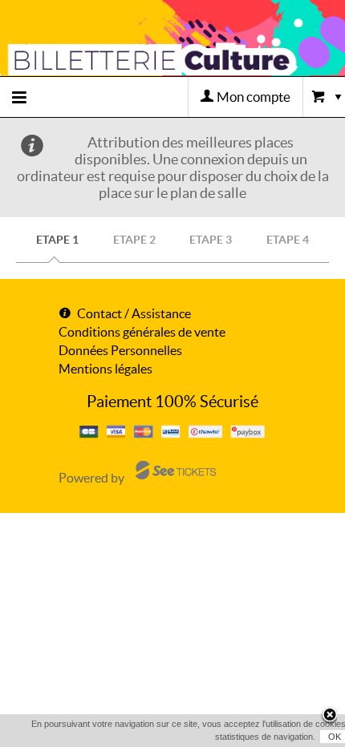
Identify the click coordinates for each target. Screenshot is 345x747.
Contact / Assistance (134, 313)
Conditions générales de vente (142, 332)
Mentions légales (105, 368)
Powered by (91, 477)
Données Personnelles (120, 350)
